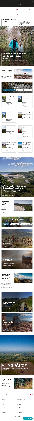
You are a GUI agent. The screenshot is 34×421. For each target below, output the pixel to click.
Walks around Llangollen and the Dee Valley (11, 143)
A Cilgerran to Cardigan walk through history (26, 143)
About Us (3, 409)
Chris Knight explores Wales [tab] (25, 224)
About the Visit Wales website (21, 399)
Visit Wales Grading (4, 410)
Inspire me (5, 12)
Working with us (4, 412)
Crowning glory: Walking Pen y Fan (8, 321)
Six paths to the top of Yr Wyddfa (9, 303)
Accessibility (3, 399)
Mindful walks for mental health (8, 240)
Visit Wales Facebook (20, 407)
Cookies (3, 404)
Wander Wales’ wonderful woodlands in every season (14, 55)
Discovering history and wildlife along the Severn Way (11, 97)
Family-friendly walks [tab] (28, 90)
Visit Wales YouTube (20, 409)
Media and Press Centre (20, 401)
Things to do (21, 12)
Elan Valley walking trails (11, 126)
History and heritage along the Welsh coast (26, 112)
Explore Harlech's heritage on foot (25, 127)
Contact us (3, 401)
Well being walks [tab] (6, 224)
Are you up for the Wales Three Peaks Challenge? (14, 365)
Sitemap (18, 402)
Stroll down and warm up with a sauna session (7, 260)
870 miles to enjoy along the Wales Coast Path (14, 187)
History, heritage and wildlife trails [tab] (9, 90)
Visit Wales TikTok (19, 410)
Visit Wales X (19, 404)
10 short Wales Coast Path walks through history (10, 113)
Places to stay (12, 12)
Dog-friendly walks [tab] (19, 90)
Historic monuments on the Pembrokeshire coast (27, 96)
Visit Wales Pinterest (20, 412)
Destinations (28, 12)
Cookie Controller (4, 402)
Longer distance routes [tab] (14, 224)
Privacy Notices (4, 407)
